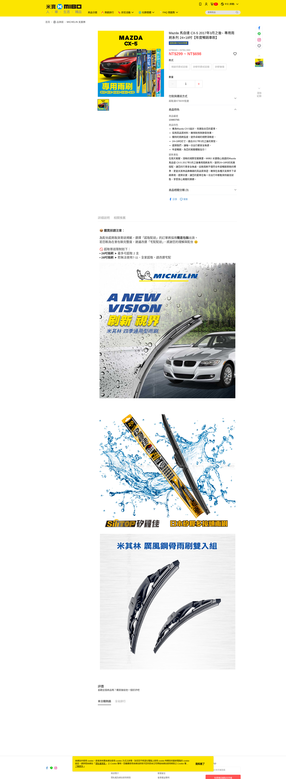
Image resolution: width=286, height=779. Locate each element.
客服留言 (162, 773)
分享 (174, 199)
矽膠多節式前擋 (201, 66)
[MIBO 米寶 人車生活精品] (63, 8)
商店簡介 (115, 773)
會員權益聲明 (163, 778)
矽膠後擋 (219, 66)
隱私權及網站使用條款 (121, 778)
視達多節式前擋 (179, 66)
